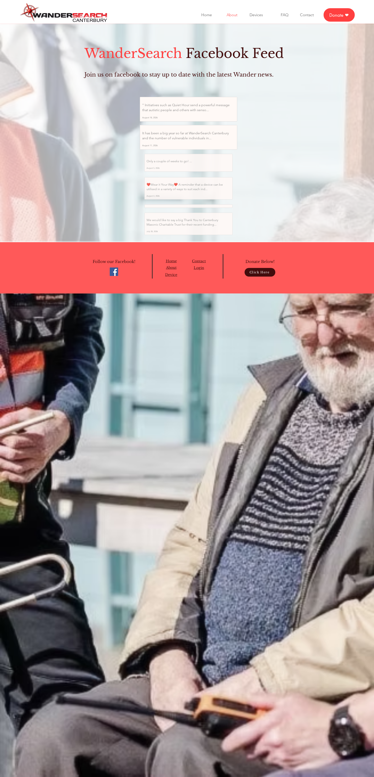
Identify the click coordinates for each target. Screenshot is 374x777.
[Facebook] (114, 275)
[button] (199, 271)
